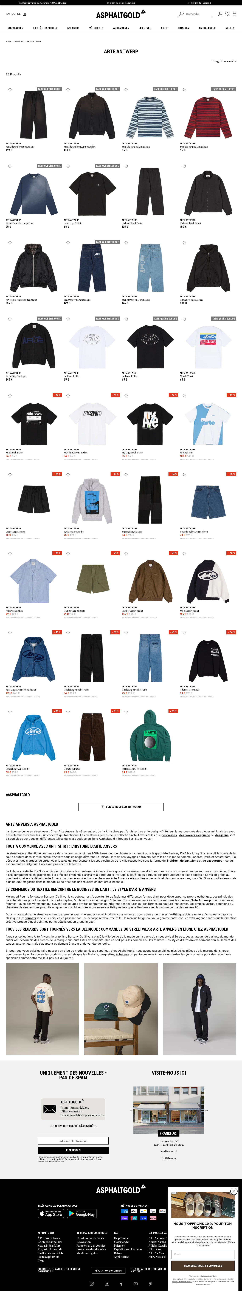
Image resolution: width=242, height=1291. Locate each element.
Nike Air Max (156, 1253)
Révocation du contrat (108, 1270)
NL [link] (19, 14)
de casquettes (212, 860)
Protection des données (91, 1249)
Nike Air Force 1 (158, 1238)
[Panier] (234, 14)
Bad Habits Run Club (50, 1253)
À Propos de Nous (49, 1238)
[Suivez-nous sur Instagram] (92, 1284)
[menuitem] (25, 61)
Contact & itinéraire (50, 1242)
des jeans (222, 835)
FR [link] (24, 14)
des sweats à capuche (194, 835)
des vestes (169, 835)
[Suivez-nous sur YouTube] (136, 1284)
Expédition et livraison (128, 1249)
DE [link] (13, 14)
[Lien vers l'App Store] (51, 1213)
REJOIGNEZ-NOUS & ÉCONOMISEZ (203, 1265)
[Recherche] (181, 14)
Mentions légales (87, 1253)
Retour (118, 1253)
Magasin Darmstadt (50, 1249)
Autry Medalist (157, 1256)
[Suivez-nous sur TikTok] (107, 1284)
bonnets (30, 918)
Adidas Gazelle (158, 1245)
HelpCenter (121, 1238)
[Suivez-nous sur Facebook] (121, 1284)
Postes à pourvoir (48, 1256)
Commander (122, 1242)
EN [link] (8, 14)
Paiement (119, 1245)
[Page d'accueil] (121, 1188)
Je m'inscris (73, 1150)
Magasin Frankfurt (49, 1245)
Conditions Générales (90, 1238)
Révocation (84, 1242)
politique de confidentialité (51, 1159)
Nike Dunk (155, 1249)
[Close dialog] (234, 1191)
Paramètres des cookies (91, 1245)
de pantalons (189, 860)
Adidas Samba (157, 1242)
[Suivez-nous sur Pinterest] (150, 1284)
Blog (41, 1260)
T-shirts (172, 860)
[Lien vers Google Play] (82, 1213)
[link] (121, 13)
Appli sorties (121, 1256)
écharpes (122, 954)
